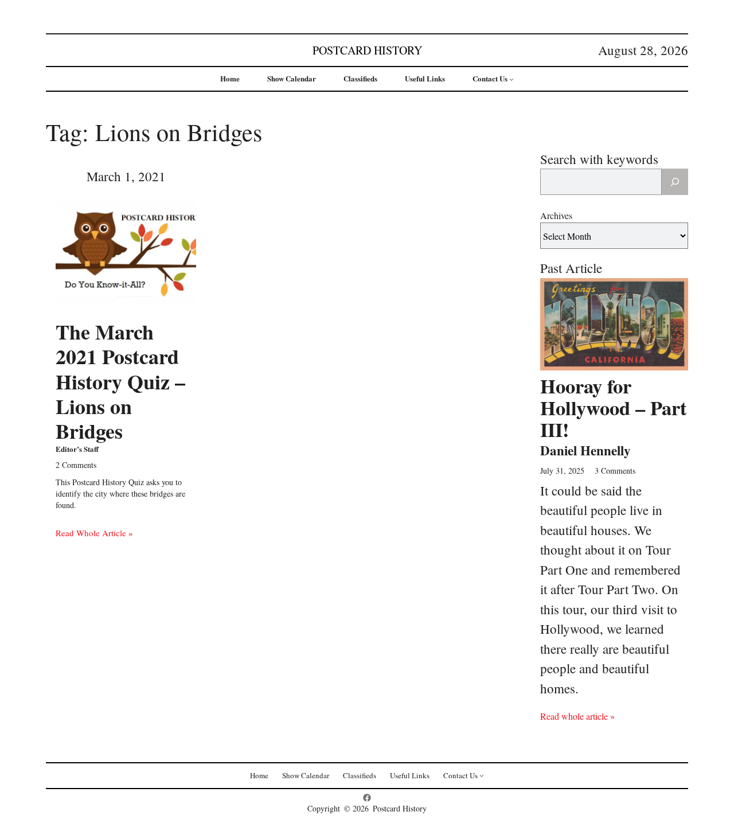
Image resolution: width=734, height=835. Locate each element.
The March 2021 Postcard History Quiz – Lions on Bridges (120, 381)
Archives (556, 215)
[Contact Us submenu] (511, 79)
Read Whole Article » (94, 533)
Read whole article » (577, 716)
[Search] (675, 182)
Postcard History (367, 50)
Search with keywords (599, 158)
